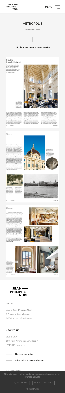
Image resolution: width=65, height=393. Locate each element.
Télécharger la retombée (32, 47)
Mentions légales (13, 370)
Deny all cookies (43, 383)
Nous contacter (24, 354)
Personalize (32, 389)
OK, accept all (20, 383)
